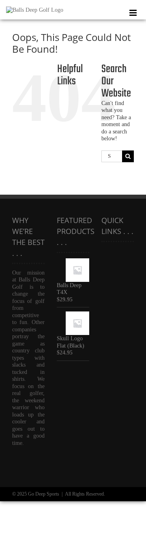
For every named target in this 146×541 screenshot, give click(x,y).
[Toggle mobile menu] (133, 13)
